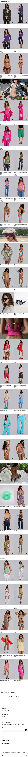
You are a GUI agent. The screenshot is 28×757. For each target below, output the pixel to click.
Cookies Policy (23, 750)
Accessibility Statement (6, 752)
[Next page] (18, 697)
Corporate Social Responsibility (16, 752)
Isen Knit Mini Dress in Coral (4, 680)
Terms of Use (12, 750)
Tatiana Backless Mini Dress (18, 361)
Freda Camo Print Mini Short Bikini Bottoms (21, 75)
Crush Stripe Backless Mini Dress (19, 506)
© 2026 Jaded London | (6, 750)
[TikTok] (8, 711)
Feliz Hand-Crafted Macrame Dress (19, 631)
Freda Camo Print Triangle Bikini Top (6, 75)
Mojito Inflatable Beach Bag (4, 506)
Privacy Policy (17, 750)
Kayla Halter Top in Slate (4, 530)
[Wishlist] (22, 1)
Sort (2, 755)
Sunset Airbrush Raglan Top (4, 361)
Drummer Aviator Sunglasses (4, 313)
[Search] (20, 1)
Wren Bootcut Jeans (17, 530)
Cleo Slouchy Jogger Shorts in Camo (20, 385)
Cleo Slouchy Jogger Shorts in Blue (20, 410)
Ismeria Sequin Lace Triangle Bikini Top (6, 288)
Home (2, 702)
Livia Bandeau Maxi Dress (18, 264)
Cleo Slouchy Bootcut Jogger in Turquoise (21, 435)
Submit (23, 731)
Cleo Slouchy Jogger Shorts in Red (5, 385)
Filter (26, 755)
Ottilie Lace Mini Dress (3, 410)
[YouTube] (5, 711)
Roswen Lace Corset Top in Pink (19, 198)
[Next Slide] (13, 13)
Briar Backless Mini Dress (18, 680)
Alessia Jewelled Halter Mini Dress (19, 655)
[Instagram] (2, 711)
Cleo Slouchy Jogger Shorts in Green (20, 147)
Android (4, 718)
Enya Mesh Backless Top (4, 581)
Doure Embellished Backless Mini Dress (6, 631)
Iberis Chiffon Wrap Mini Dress (5, 224)
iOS (4, 716)
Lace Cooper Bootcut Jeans (18, 581)
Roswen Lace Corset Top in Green (5, 172)
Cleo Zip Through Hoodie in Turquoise (6, 435)
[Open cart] (24, 1)
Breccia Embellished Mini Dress (5, 264)
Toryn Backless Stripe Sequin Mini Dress (20, 224)
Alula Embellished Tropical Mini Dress (6, 655)
